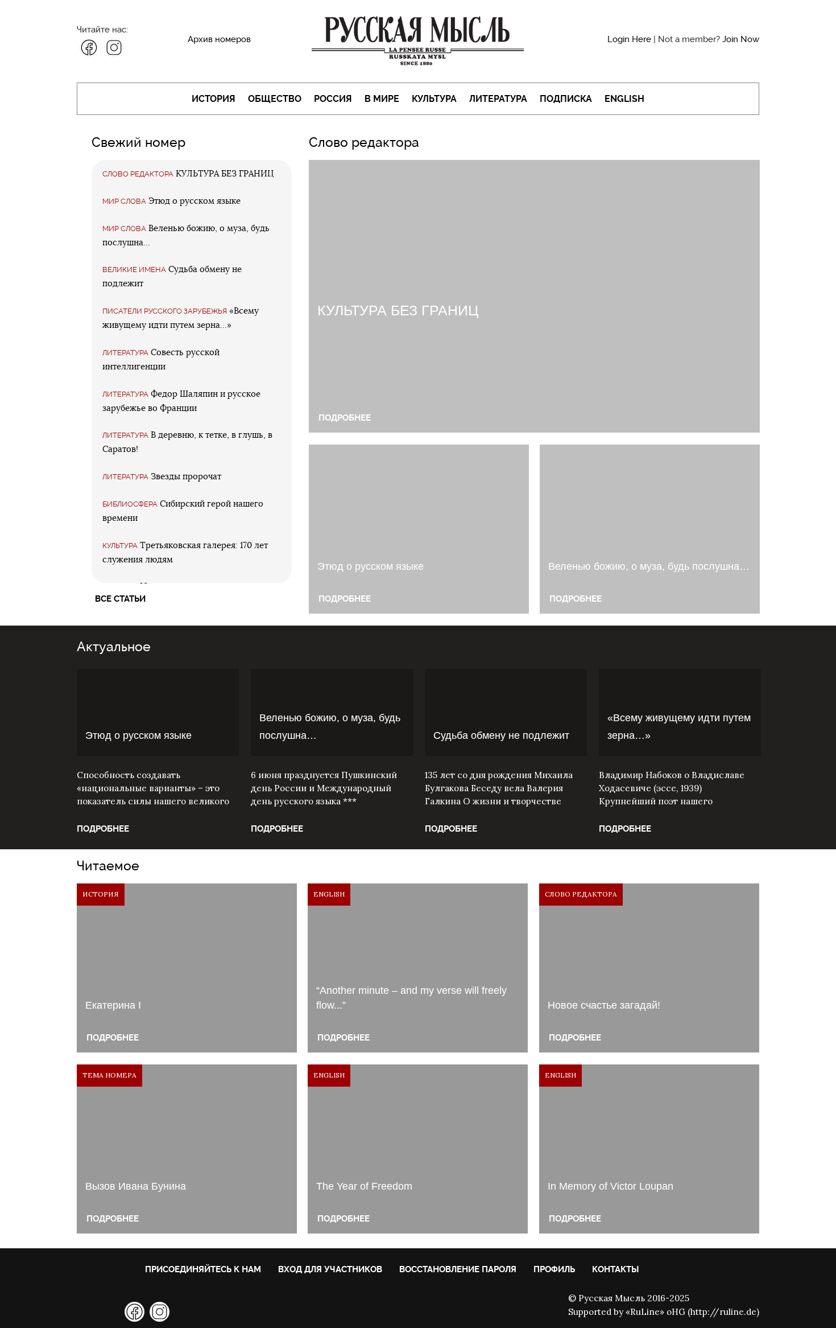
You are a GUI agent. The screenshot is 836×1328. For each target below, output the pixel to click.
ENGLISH (624, 98)
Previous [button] (59, 712)
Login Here (629, 39)
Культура (434, 98)
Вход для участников (330, 1269)
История (213, 98)
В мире (382, 98)
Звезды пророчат (186, 476)
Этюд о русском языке (194, 201)
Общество (274, 98)
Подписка (566, 98)
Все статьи (120, 599)
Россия (333, 98)
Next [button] (776, 712)
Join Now (740, 39)
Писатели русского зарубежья (164, 311)
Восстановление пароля (457, 1269)
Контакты (615, 1269)
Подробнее (344, 418)
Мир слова (124, 201)
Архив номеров (219, 39)
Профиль (554, 1269)
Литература (498, 98)
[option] (158, 759)
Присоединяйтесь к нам (203, 1269)
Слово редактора (137, 174)
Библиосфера (130, 504)
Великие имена (134, 269)
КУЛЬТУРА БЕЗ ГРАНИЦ (225, 174)
